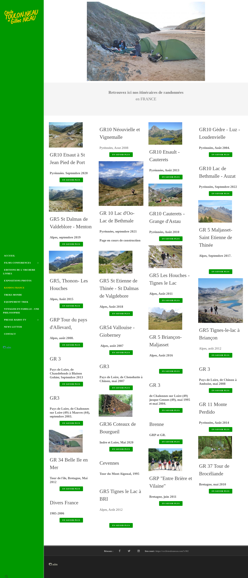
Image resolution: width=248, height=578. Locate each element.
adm (8, 347)
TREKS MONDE (13, 295)
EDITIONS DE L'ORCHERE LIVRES (19, 272)
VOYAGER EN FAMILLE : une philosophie (21, 311)
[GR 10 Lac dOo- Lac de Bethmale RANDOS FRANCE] (121, 182)
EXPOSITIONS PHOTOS (18, 280)
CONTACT (10, 334)
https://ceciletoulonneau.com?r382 (172, 550)
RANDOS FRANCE (14, 287)
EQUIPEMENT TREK (16, 302)
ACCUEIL (9, 255)
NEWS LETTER (13, 327)
